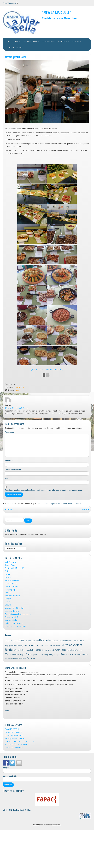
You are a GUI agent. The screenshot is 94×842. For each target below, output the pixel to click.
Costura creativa (11, 586)
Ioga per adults (11, 620)
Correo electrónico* (10, 775)
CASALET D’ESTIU (12, 729)
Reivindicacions (68, 654)
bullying (7, 645)
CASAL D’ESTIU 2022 (13, 732)
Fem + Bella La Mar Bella (24, 649)
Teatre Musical (10, 564)
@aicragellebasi (57, 824)
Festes (23, 387)
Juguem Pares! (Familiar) (14, 607)
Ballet (7, 571)
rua (6, 658)
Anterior (9, 509)
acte (6, 641)
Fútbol (7, 601)
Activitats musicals (12, 595)
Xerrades (30, 658)
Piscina (8, 592)
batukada (62, 640)
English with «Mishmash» (14, 568)
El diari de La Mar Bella (14, 735)
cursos (55, 645)
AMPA (16, 41)
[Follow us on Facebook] (6, 763)
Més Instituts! (17, 654)
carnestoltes (34, 645)
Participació (32, 654)
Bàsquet (8, 598)
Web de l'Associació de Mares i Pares (59, 18)
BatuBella (44, 640)
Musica (9, 654)
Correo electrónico (13, 469)
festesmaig (43, 650)
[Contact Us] (19, 763)
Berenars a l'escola (72, 640)
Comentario (9, 432)
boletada (81, 640)
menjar (16, 390)
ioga (49, 650)
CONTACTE (76, 41)
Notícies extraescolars (14, 623)
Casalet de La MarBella (14, 747)
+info (7, 710)
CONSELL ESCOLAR (15, 47)
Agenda (18, 387)
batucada (54, 640)
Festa (37, 650)
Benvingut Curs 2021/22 (15, 738)
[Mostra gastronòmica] (47, 91)
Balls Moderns (10, 561)
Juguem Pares (59, 649)
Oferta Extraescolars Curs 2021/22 (19, 741)
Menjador (81, 650)
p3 (23, 654)
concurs (46, 646)
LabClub (8, 604)
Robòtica (85, 654)
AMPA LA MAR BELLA (56, 12)
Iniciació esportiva (12, 580)
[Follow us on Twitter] (12, 763)
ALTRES (20, 640)
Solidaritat (17, 658)
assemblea (28, 640)
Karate (7, 574)
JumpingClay (10, 589)
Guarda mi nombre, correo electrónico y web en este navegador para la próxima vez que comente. (44, 490)
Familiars (10, 649)
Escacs (8, 577)
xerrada (23, 658)
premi (53, 655)
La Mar (76, 650)
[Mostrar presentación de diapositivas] (47, 369)
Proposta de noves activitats (16, 626)
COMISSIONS (48, 41)
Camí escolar (15, 645)
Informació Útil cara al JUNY (16, 744)
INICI (8, 41)
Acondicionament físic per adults (18, 614)
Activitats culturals (12, 641)
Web (6, 478)
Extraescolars (72, 645)
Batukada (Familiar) (12, 610)
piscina (49, 654)
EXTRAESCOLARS (31, 41)
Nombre (8, 460)
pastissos (44, 654)
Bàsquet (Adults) (11, 617)
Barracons (35, 640)
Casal (41, 645)
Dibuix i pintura (11, 583)
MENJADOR (63, 41)
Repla (79, 654)
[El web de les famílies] (47, 799)
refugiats (58, 655)
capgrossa (23, 645)
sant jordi (11, 658)
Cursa (50, 645)
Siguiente (85, 509)
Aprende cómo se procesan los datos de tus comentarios (60, 503)
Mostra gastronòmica (15, 57)
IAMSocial (36, 824)
